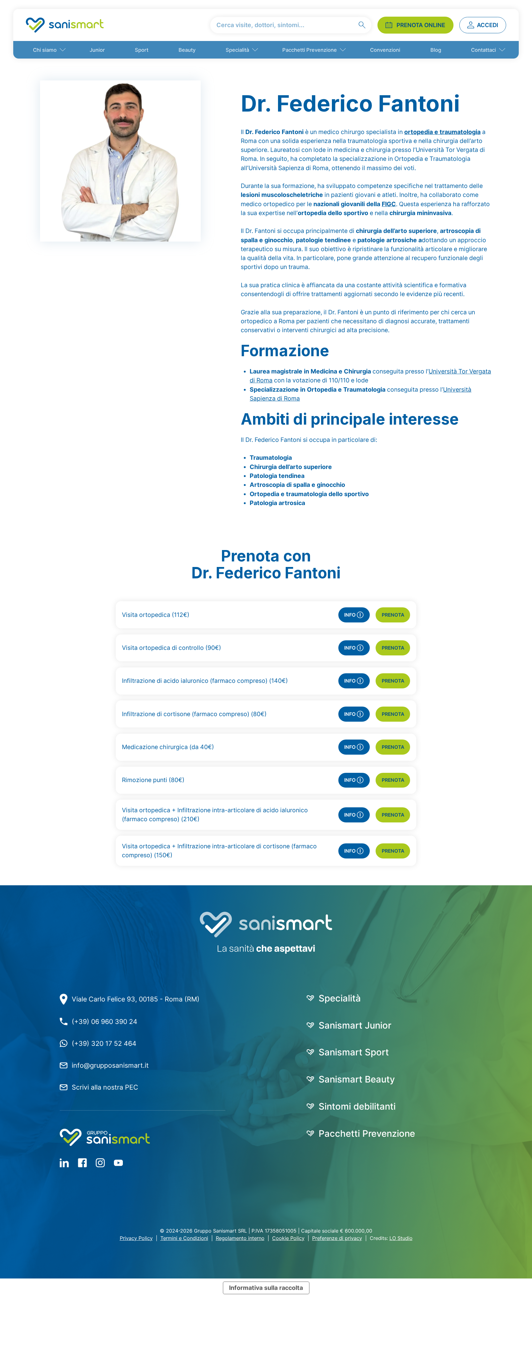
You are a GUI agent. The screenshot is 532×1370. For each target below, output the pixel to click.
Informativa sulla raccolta (266, 1287)
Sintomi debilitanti (357, 1106)
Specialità (237, 50)
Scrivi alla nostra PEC (105, 1087)
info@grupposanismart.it (110, 1065)
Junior (97, 50)
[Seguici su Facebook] (64, 1162)
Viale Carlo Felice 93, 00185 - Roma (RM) (136, 999)
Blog (435, 50)
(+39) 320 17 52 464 (104, 1043)
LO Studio (401, 1238)
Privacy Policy (136, 1238)
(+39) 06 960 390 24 (104, 1021)
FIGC (389, 204)
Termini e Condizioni (184, 1238)
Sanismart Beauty (357, 1079)
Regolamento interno (240, 1238)
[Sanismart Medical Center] (65, 25)
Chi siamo (45, 50)
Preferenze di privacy (337, 1238)
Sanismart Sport (354, 1052)
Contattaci (483, 50)
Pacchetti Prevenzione (309, 50)
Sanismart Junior (355, 1025)
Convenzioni (385, 50)
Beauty (187, 50)
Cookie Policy (288, 1238)
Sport (141, 50)
